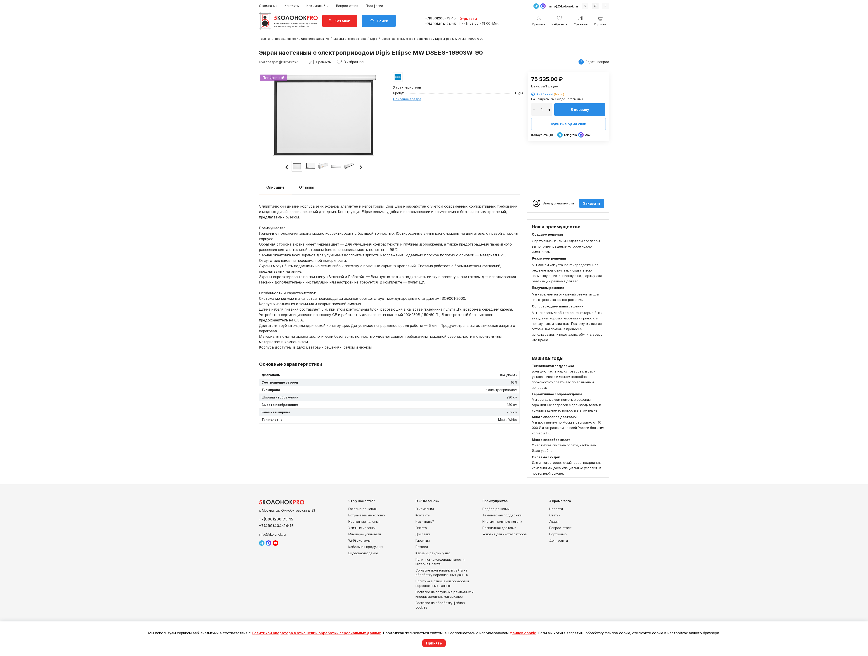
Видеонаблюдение (363, 553)
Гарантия (422, 540)
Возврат (421, 547)
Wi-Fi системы (359, 540)
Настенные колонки (364, 521)
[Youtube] (275, 543)
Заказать (591, 203)
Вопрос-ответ (347, 6)
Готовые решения (362, 509)
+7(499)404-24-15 (440, 24)
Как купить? (316, 6)
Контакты (292, 6)
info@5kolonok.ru (563, 6)
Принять (434, 643)
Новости (556, 509)
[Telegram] (536, 6)
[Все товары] (398, 77)
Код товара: (268, 62)
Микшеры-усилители (364, 534)
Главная (265, 38)
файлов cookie (523, 633)
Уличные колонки (361, 528)
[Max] (543, 6)
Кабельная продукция (365, 547)
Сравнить (323, 62)
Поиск (382, 21)
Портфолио (374, 6)
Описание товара (407, 99)
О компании (268, 6)
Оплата (421, 528)
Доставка (423, 534)
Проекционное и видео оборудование (302, 38)
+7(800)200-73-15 (440, 18)
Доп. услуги (558, 540)
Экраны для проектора (349, 38)
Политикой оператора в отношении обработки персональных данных (316, 633)
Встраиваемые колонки (366, 515)
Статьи (554, 515)
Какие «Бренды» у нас (433, 553)
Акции (554, 521)
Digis (373, 38)
